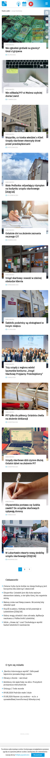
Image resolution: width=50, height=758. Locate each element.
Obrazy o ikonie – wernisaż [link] (15, 678)
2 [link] (24, 569)
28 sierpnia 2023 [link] (12, 559)
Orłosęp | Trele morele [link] (14, 688)
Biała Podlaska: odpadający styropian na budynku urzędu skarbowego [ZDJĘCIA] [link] (25, 188)
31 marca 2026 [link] (12, 99)
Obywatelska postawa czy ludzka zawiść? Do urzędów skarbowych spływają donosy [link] (22, 508)
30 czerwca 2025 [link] (12, 195)
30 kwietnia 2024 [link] (12, 422)
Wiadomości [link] (9, 45)
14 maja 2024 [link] (11, 377)
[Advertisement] (25, 644)
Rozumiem (38, 755)
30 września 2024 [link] (12, 284)
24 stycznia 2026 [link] (12, 147)
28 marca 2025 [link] (12, 240)
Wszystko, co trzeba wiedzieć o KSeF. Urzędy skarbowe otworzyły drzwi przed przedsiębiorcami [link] (24, 140)
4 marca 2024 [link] (11, 514)
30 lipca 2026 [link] (11, 55)
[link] (4, 3)
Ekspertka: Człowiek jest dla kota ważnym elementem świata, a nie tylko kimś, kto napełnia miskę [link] (25, 595)
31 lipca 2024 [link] (11, 329)
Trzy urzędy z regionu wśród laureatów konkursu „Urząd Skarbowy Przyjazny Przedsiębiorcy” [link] (24, 370)
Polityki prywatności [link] (22, 755)
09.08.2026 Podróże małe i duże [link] (18, 693)
